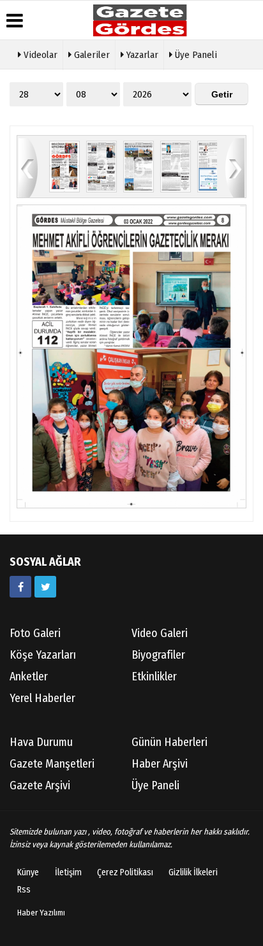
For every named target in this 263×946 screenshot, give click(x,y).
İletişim (68, 872)
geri (28, 167)
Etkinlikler (154, 677)
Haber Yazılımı (41, 912)
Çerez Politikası (125, 872)
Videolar (39, 55)
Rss (24, 889)
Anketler (29, 677)
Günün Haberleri (169, 742)
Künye (28, 872)
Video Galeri (160, 633)
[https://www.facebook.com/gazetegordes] (20, 587)
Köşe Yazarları (43, 655)
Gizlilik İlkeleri (193, 872)
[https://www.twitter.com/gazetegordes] (45, 587)
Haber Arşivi (160, 764)
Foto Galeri (35, 633)
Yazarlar (141, 55)
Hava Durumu (41, 742)
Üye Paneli (194, 55)
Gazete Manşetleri (52, 764)
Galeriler (90, 55)
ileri (234, 167)
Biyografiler (158, 655)
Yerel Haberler (42, 698)
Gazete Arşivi (40, 785)
